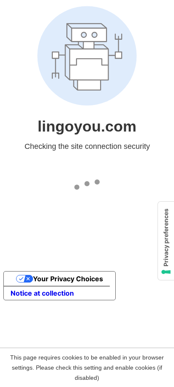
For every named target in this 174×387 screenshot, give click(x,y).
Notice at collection (42, 293)
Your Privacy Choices (68, 278)
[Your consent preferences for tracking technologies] (166, 241)
